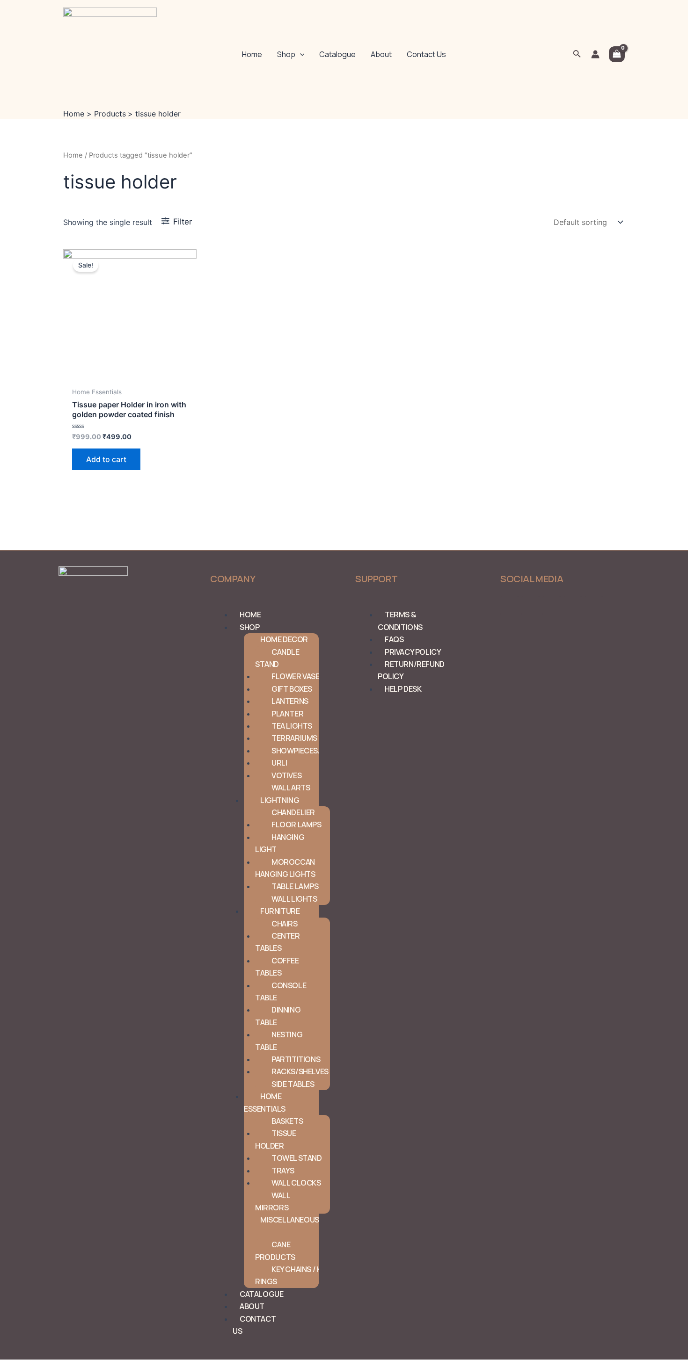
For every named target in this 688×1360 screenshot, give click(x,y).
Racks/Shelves (300, 1071)
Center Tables (277, 942)
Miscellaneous (289, 1220)
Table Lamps (295, 886)
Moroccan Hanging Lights (285, 868)
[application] (300, 54)
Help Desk (403, 689)
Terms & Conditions (400, 620)
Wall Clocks (296, 1183)
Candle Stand (277, 658)
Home (252, 54)
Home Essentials (264, 1102)
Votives (286, 775)
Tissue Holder (275, 1139)
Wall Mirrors (272, 1201)
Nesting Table (278, 1040)
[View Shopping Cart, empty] (617, 54)
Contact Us (426, 54)
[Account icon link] (595, 54)
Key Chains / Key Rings (292, 1275)
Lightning (279, 800)
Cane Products (275, 1250)
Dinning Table (277, 1016)
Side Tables (293, 1084)
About (381, 54)
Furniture (280, 911)
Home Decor (284, 639)
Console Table (280, 991)
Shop (286, 54)
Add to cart (106, 459)
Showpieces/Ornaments (318, 750)
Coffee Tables (277, 966)
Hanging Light (279, 843)
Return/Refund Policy (411, 670)
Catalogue (337, 54)
